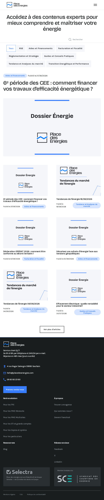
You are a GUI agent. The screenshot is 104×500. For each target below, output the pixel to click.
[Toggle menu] (95, 5)
